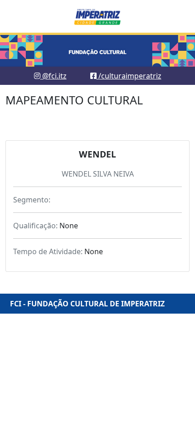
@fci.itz (53, 76)
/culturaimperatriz (129, 76)
